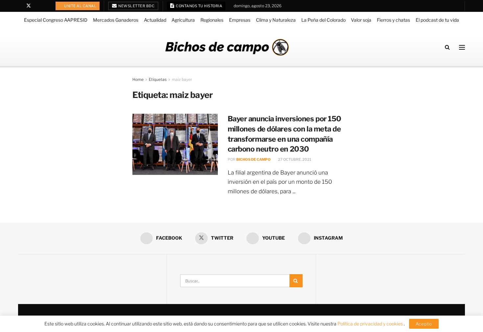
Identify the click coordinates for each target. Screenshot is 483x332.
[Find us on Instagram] (45, 6)
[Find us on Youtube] (37, 6)
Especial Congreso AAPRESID (55, 20)
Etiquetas (158, 79)
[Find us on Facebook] (20, 6)
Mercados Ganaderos (115, 20)
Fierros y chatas (393, 20)
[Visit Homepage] (227, 47)
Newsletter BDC (136, 6)
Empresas (239, 20)
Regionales (211, 20)
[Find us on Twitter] (28, 6)
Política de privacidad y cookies (370, 323)
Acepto (424, 323)
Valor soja (361, 20)
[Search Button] (447, 47)
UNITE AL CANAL (80, 6)
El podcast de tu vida (437, 20)
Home (138, 79)
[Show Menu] (462, 47)
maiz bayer (182, 79)
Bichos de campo (253, 159)
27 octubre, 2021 (294, 159)
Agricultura (183, 20)
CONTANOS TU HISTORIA (198, 6)
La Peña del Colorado (323, 20)
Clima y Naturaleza (276, 20)
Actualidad (155, 20)
